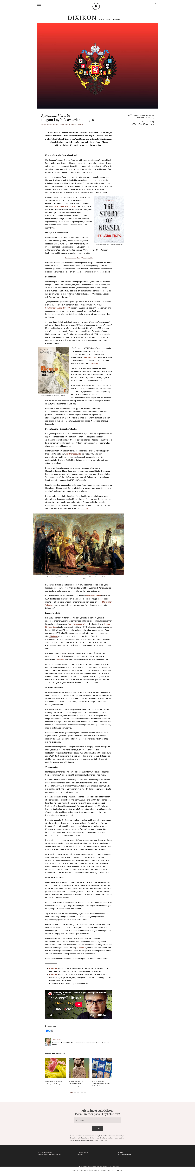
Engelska (49, 124)
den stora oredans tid (78, 624)
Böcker (43, 124)
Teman (108, 19)
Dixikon (82, 18)
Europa (55, 124)
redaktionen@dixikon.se (124, 1154)
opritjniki (84, 508)
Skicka (97, 1129)
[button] (71, 1092)
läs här (90, 1140)
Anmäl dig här (87, 258)
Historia (61, 124)
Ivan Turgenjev (94, 363)
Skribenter (116, 19)
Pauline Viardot (90, 357)
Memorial (82, 948)
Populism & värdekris (71, 124)
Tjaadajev (60, 659)
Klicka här (53, 968)
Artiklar (102, 19)
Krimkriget (53, 636)
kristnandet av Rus (74, 454)
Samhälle (81, 124)
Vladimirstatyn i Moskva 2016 (64, 206)
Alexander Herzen (93, 596)
